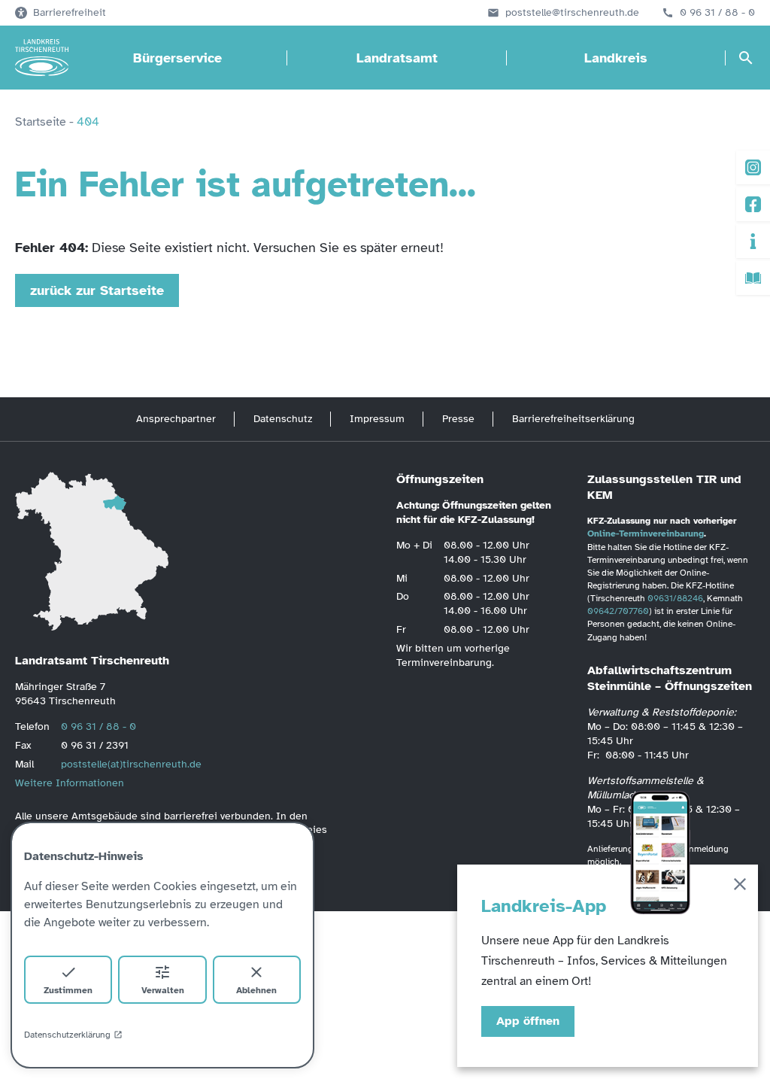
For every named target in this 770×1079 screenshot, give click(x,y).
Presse (458, 418)
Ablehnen (256, 990)
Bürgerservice (177, 58)
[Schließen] (740, 887)
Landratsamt (397, 58)
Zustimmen (68, 990)
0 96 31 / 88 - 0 (717, 13)
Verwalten (162, 990)
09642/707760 (618, 611)
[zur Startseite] (41, 58)
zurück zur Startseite (97, 290)
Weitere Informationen (69, 783)
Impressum (377, 418)
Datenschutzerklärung (67, 1034)
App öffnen (527, 1021)
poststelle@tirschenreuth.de (572, 13)
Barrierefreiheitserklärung (573, 418)
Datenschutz (282, 418)
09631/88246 (675, 598)
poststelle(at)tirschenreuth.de (131, 764)
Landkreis (615, 58)
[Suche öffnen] (746, 58)
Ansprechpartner (176, 418)
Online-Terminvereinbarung (645, 533)
